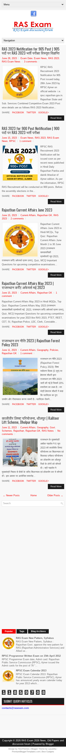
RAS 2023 (53, 58)
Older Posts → (55, 495)
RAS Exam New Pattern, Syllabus (35, 638)
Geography (42, 350)
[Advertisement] (29, 564)
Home (33, 495)
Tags (21, 631)
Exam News (40, 58)
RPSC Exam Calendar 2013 (31, 670)
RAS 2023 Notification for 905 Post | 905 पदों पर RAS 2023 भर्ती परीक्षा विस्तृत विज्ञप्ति (30, 51)
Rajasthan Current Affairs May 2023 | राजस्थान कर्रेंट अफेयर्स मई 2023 (28, 285)
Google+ (43, 112)
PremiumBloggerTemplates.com (26, 751)
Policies (54, 350)
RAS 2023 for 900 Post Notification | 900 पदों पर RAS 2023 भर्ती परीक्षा (30, 130)
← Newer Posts (11, 495)
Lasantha (52, 749)
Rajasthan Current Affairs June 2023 (27, 210)
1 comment (25, 141)
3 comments (30, 61)
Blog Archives (38, 631)
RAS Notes (48, 430)
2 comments (17, 218)
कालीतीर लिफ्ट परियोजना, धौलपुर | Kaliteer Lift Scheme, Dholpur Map (30, 420)
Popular (9, 631)
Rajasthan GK (44, 215)
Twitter (31, 112)
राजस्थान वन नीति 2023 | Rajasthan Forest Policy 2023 (31, 343)
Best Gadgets (48, 751)
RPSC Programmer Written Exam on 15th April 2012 (31, 655)
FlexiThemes (24, 749)
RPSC (12, 141)
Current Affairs (28, 215)
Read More (56, 118)
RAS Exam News (11, 61)
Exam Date (26, 58)
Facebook (18, 112)
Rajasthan (18, 430)
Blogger (50, 744)
